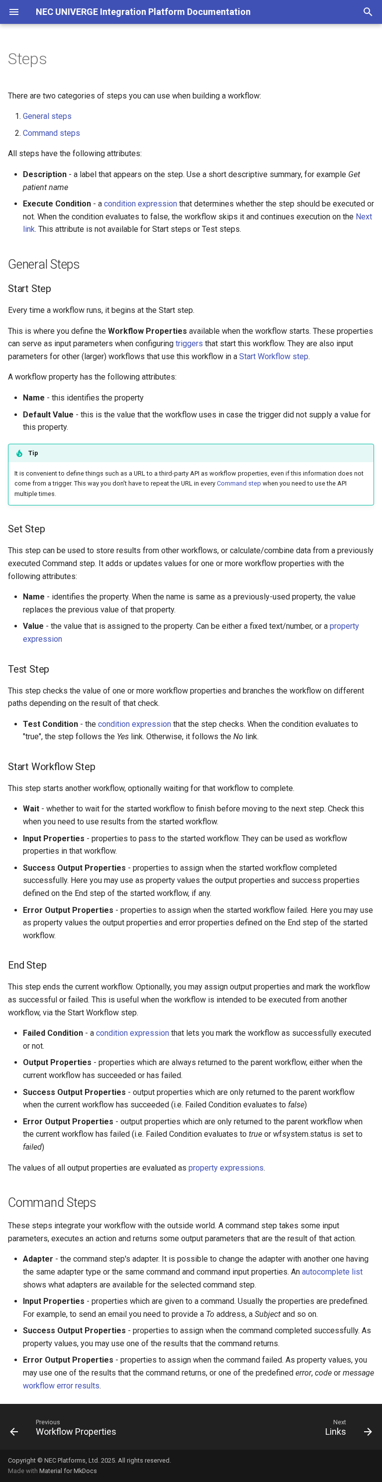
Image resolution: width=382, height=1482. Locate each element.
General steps (47, 116)
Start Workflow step (273, 356)
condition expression (140, 203)
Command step (239, 483)
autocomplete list (332, 1272)
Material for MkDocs (68, 1471)
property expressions (226, 1168)
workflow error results (61, 1385)
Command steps (51, 133)
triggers (189, 343)
